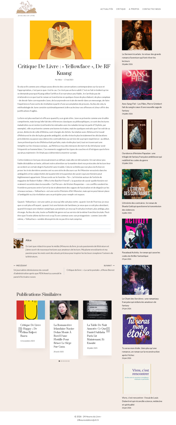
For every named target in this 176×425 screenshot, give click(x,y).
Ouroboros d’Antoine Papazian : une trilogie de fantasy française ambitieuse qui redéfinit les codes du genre (142, 157)
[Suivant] (108, 329)
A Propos (134, 9)
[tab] (59, 361)
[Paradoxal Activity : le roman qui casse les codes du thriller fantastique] (142, 234)
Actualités (106, 9)
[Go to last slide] (20, 329)
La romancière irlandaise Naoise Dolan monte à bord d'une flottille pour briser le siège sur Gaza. (64, 336)
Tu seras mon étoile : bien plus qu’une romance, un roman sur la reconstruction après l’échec (141, 351)
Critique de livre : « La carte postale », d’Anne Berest (90, 268)
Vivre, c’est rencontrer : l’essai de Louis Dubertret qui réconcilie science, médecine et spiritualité (142, 401)
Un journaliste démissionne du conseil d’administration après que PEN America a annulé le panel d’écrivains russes (37, 271)
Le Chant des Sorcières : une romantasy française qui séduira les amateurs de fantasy (140, 302)
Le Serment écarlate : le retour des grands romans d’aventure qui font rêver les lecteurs (141, 57)
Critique (121, 9)
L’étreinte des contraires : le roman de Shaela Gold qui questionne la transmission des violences (141, 206)
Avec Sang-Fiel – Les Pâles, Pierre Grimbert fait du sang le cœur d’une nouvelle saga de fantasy (142, 107)
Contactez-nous (151, 9)
